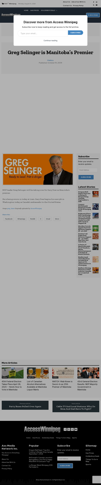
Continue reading (50, 40)
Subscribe (75, 33)
